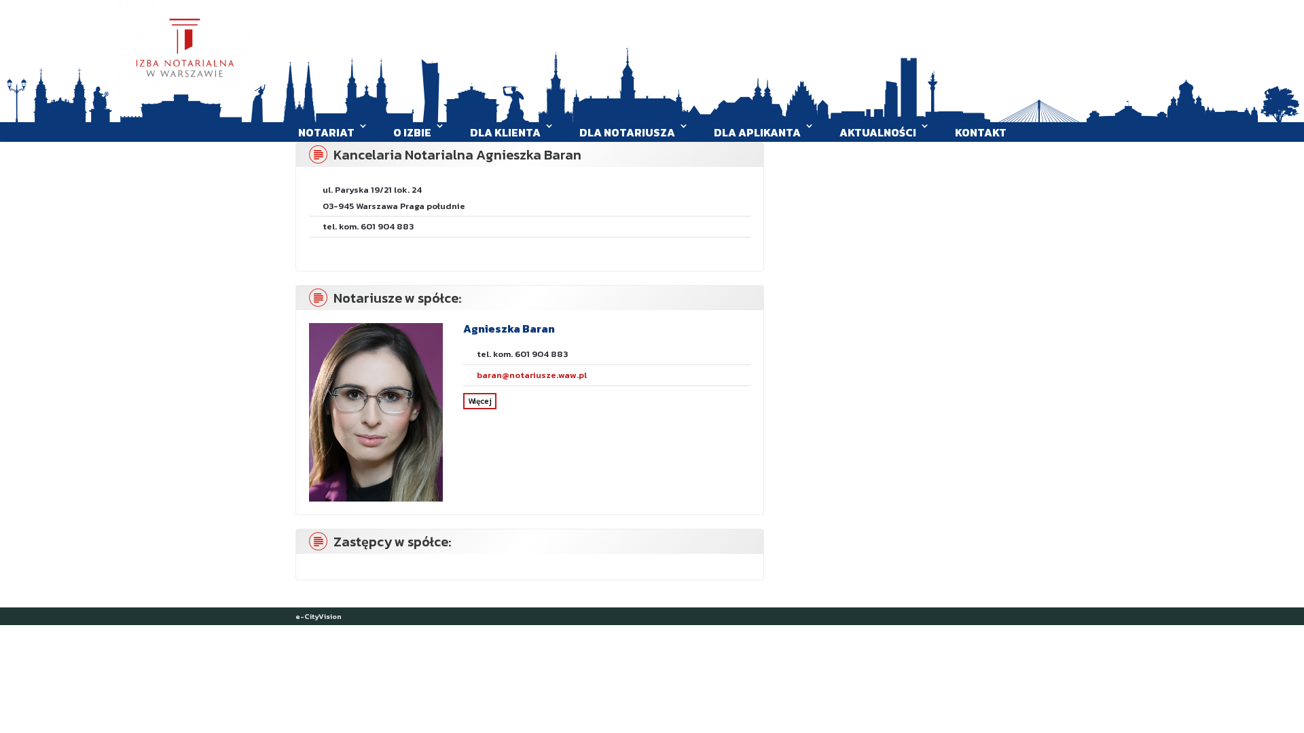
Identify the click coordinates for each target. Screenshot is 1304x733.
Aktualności (877, 132)
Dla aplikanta (757, 132)
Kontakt (981, 132)
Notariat (326, 132)
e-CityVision (318, 616)
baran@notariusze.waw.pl (532, 375)
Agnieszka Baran (509, 328)
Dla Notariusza (627, 132)
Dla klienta (505, 132)
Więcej (480, 401)
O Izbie (412, 132)
